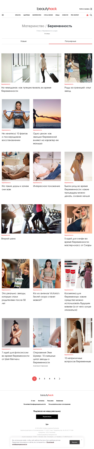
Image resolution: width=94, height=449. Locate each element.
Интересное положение (46, 186)
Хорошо (74, 442)
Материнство (36, 15)
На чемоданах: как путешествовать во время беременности (26, 89)
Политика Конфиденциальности (35, 404)
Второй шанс (8, 239)
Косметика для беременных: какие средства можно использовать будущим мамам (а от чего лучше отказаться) (78, 301)
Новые (24, 41)
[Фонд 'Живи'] (87, 15)
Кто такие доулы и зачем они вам (15, 188)
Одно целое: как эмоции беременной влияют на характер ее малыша (46, 139)
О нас (33, 401)
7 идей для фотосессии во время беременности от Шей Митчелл (15, 356)
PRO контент (75, 15)
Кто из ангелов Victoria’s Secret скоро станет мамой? (46, 296)
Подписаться (47, 416)
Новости (65, 15)
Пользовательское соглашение (59, 404)
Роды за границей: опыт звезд (78, 89)
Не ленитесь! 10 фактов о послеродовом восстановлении (15, 137)
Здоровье (26, 15)
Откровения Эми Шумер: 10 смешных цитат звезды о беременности (44, 358)
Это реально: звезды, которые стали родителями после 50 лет (14, 298)
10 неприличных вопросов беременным (78, 360)
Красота (18, 15)
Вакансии (59, 401)
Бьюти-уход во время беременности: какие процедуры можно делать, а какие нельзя (77, 191)
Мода (57, 15)
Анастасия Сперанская (40, 366)
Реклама (50, 401)
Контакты (41, 401)
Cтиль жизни (48, 15)
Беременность (5, 84)
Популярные (70, 41)
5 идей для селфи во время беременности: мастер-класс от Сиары (78, 242)
